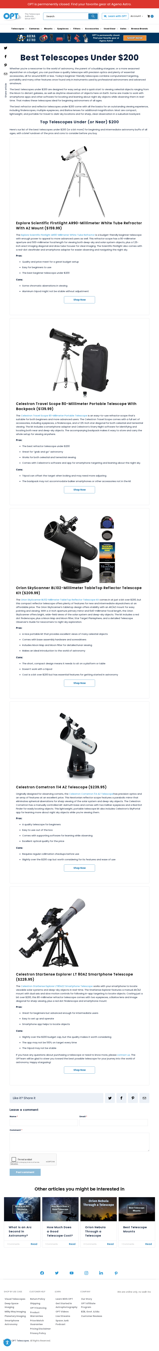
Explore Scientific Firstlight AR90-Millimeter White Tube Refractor (58, 234)
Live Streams (63, 1316)
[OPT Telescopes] (12, 16)
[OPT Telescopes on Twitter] (57, 1273)
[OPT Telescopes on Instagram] (86, 1273)
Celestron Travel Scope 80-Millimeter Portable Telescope (54, 415)
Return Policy (37, 1298)
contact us (123, 1054)
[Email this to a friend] (144, 1098)
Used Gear (110, 28)
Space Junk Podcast (62, 1322)
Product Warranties (36, 1314)
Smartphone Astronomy (12, 1322)
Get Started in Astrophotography (66, 1305)
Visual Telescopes (15, 1298)
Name (14, 1116)
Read (34, 1244)
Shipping (35, 1303)
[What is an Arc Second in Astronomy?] (22, 1209)
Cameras (34, 28)
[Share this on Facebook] (121, 1098)
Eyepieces (63, 28)
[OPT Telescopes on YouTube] (71, 1273)
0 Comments (90, 1244)
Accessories (92, 28)
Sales (123, 28)
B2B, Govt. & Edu (90, 1311)
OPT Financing (38, 1307)
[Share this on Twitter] (110, 1098)
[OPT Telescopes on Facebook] (42, 1273)
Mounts (48, 28)
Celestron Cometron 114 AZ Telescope (91, 793)
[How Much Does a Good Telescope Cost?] (60, 1209)
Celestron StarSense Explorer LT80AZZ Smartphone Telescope (57, 986)
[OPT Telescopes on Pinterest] (116, 1274)
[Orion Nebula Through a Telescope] (98, 1209)
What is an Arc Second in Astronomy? (20, 1231)
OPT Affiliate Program (88, 1305)
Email (83, 1116)
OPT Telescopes (20, 1340)
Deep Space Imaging (11, 1305)
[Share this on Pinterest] (133, 1098)
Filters (77, 28)
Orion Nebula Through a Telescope (95, 1231)
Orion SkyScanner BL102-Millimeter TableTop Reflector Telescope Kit (60, 599)
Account (136, 16)
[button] (7, 1342)
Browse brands (139, 28)
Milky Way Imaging (15, 1311)
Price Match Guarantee (37, 1322)
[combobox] (71, 16)
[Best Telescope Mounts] (136, 1209)
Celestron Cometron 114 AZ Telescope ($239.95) (61, 787)
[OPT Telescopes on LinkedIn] (101, 1273)
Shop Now (79, 299)
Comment (16, 1130)
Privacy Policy (38, 1333)
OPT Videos (62, 1311)
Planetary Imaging (15, 1316)
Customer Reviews (91, 1316)
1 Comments (13, 1244)
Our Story (86, 1298)
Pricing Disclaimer (40, 1328)
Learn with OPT (117, 16)
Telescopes (18, 28)
